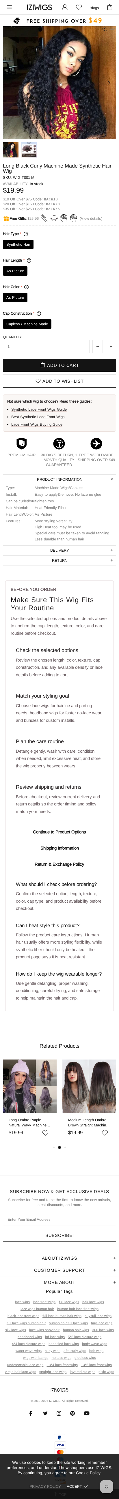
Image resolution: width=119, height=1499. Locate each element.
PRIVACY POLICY (45, 1486)
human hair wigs (76, 1330)
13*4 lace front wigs (62, 1365)
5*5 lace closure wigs (84, 1337)
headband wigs (30, 1337)
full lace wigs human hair (26, 1323)
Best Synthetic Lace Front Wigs (38, 417)
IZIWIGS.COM (39, 7)
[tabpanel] (30, 1102)
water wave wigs (29, 1351)
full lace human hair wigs (61, 1316)
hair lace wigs (93, 1302)
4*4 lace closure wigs (28, 1344)
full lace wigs (69, 1302)
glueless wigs (85, 1358)
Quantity (12, 337)
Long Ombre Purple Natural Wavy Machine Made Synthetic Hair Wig (29, 1123)
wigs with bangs (35, 1358)
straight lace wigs (52, 1372)
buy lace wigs (101, 1323)
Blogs (94, 8)
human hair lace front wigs (77, 1309)
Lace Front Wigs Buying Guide (36, 424)
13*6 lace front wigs (96, 1365)
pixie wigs (106, 1372)
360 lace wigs (103, 1330)
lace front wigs (44, 1302)
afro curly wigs (75, 1351)
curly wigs (52, 1351)
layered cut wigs (82, 1372)
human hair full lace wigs (68, 1323)
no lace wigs (61, 1358)
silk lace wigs (15, 1330)
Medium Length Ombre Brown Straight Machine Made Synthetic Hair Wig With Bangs (89, 1123)
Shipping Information (59, 848)
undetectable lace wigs (25, 1365)
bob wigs (96, 1351)
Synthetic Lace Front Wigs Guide (39, 409)
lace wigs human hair (37, 1309)
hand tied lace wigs (64, 1344)
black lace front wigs (23, 1316)
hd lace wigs (55, 1337)
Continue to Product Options (59, 831)
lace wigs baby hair (44, 1330)
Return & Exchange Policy (59, 864)
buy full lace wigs (98, 1316)
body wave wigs (94, 1344)
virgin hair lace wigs (20, 1372)
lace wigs (22, 1302)
